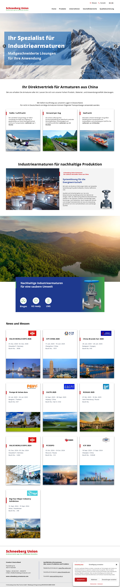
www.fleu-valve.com (65, 568)
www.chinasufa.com (64, 572)
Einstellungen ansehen (109, 579)
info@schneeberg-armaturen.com (20, 573)
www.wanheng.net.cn (56, 576)
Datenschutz (93, 583)
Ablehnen (94, 579)
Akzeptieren (81, 579)
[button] (116, 564)
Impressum (100, 583)
